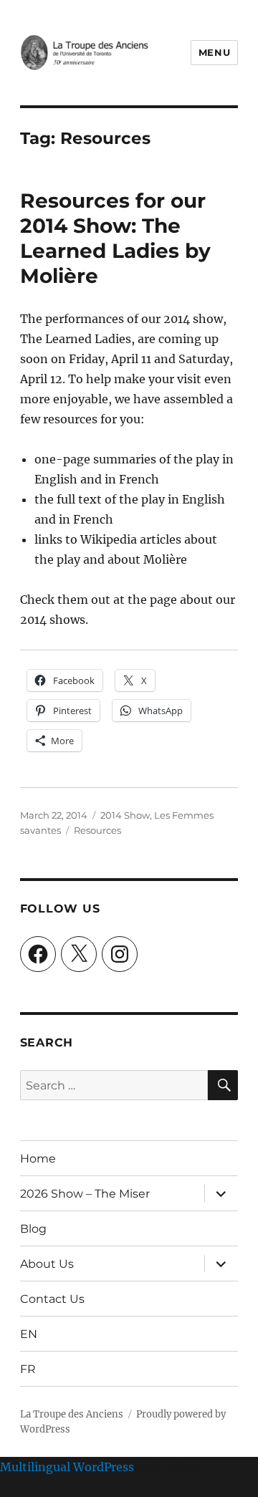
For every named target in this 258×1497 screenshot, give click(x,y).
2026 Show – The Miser (85, 1193)
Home (38, 1158)
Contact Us (52, 1299)
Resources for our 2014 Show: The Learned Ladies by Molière (115, 238)
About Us (47, 1264)
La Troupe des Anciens (71, 1414)
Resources (97, 830)
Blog (33, 1229)
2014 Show (125, 815)
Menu (214, 52)
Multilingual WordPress (67, 1467)
